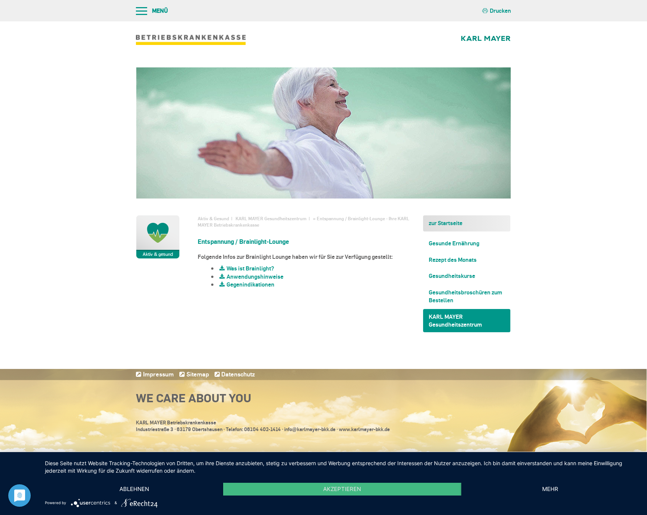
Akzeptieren (342, 489)
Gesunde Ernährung (454, 243)
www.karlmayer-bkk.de (364, 429)
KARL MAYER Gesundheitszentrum (271, 218)
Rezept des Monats (453, 259)
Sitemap (197, 374)
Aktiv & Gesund (213, 218)
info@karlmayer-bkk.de (309, 429)
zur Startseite (445, 223)
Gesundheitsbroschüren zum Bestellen (465, 296)
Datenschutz (238, 374)
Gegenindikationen (250, 284)
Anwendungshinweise (255, 276)
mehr (550, 489)
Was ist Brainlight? (250, 268)
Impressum (158, 374)
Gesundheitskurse (452, 276)
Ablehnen (134, 489)
